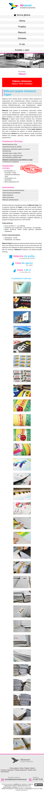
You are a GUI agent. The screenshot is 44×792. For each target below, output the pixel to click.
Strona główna (23, 15)
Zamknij (39, 785)
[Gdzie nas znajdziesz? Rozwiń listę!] (24, 754)
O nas (22, 44)
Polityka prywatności (21, 770)
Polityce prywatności (25, 787)
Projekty (22, 26)
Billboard (22, 74)
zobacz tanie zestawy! (22, 82)
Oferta (22, 21)
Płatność (22, 32)
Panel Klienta (5, 772)
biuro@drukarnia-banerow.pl (15, 779)
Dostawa (22, 38)
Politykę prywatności (22, 790)
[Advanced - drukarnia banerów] (22, 2)
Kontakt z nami (22, 50)
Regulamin (10, 770)
